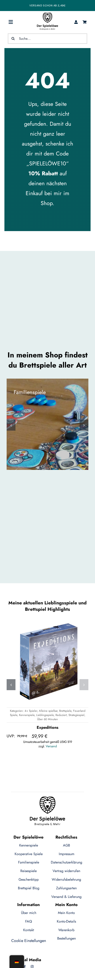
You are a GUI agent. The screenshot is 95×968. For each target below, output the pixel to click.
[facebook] (24, 966)
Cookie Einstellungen (28, 941)
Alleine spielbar (48, 711)
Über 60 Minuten (47, 719)
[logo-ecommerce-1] (47, 14)
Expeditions (47, 727)
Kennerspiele (26, 715)
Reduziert (61, 715)
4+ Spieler (31, 711)
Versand (51, 746)
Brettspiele (65, 711)
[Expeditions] (47, 662)
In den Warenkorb (28, 695)
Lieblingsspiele (45, 715)
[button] (11, 425)
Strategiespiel (76, 715)
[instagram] (32, 966)
